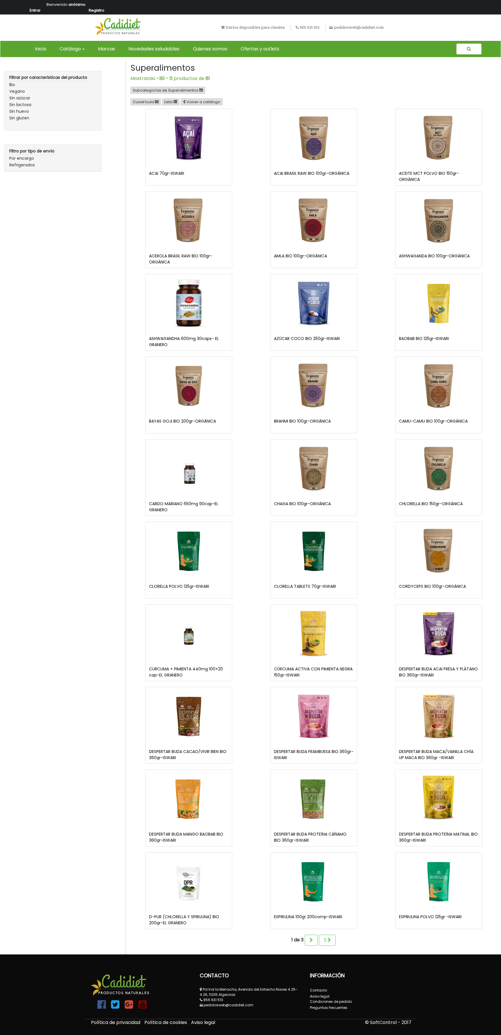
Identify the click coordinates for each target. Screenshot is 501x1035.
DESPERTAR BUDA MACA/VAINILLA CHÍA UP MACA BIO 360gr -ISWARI (436, 755)
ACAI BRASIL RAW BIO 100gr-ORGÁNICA (311, 173)
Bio (12, 85)
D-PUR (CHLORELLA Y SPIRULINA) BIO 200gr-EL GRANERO (184, 920)
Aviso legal (203, 1022)
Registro (96, 10)
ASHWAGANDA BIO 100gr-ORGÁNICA (434, 256)
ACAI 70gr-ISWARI (166, 173)
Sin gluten (19, 118)
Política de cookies (166, 1022)
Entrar (35, 10)
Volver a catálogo (203, 102)
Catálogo (70, 49)
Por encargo (21, 158)
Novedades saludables (153, 49)
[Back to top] (483, 1017)
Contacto (318, 990)
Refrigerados (22, 165)
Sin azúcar (19, 98)
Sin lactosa (20, 105)
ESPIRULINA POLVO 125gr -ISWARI (430, 917)
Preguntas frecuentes (328, 1007)
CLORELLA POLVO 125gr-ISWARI (179, 586)
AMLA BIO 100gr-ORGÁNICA (300, 256)
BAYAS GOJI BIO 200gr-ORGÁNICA (182, 421)
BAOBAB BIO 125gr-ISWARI (424, 338)
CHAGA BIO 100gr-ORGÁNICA (302, 504)
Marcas (106, 49)
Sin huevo (19, 111)
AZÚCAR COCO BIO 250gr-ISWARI (307, 338)
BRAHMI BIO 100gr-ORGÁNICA (302, 421)
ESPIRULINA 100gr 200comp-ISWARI (308, 917)
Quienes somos (210, 49)
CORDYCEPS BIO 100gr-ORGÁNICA (432, 586)
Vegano (17, 91)
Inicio (42, 48)
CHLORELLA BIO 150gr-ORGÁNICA (431, 504)
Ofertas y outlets (260, 49)
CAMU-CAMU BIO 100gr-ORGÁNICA (433, 421)
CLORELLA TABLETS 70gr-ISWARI (305, 586)
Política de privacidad (116, 1022)
